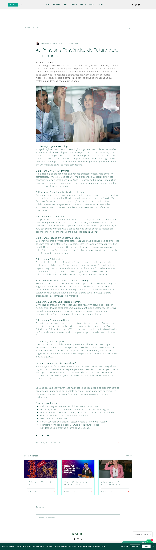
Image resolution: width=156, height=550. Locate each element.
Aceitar (146, 546)
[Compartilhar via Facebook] (37, 435)
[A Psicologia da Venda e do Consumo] (40, 469)
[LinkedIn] (139, 5)
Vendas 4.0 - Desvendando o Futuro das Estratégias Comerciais (77, 483)
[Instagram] (136, 5)
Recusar (135, 546)
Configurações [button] (123, 546)
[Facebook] (132, 5)
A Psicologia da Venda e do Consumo (39, 483)
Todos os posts (31, 27)
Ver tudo (129, 455)
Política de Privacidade (96, 546)
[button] (129, 28)
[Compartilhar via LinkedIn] (42, 435)
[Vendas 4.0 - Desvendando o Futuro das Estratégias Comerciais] (78, 469)
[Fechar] (153, 546)
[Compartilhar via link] (48, 435)
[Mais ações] (119, 43)
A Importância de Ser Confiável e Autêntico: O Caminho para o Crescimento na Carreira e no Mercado (114, 483)
